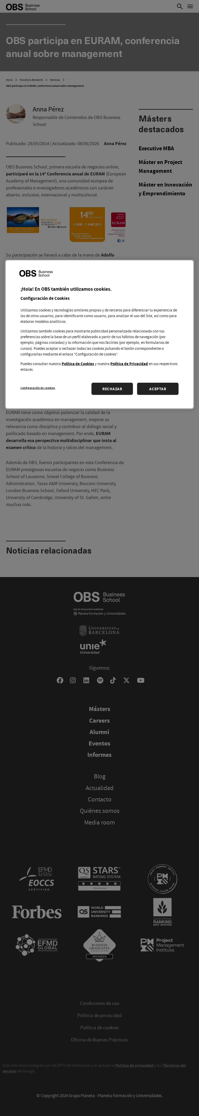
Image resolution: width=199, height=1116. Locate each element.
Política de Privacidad (129, 363)
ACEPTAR (157, 389)
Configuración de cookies (37, 388)
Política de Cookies (78, 363)
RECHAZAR (112, 389)
